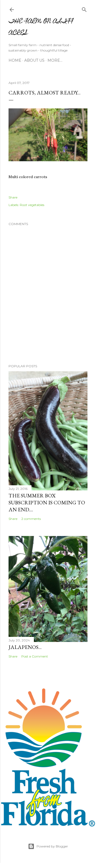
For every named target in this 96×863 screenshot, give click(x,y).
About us (34, 60)
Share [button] (13, 197)
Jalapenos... (25, 647)
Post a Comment (34, 656)
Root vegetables (32, 205)
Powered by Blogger (52, 846)
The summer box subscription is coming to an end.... (47, 502)
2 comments (31, 519)
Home (15, 60)
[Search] (84, 8)
